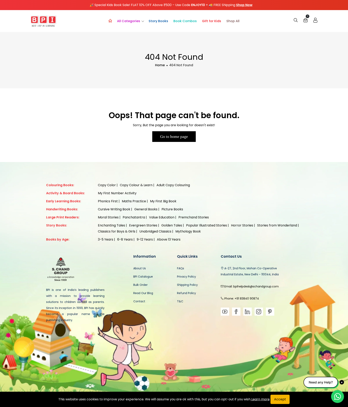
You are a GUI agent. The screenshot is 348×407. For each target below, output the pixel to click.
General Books (145, 209)
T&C (180, 301)
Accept (280, 399)
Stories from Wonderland (277, 225)
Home (160, 65)
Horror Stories (242, 225)
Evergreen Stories (143, 225)
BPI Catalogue (143, 277)
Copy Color (107, 185)
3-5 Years (105, 239)
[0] (305, 21)
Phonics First (108, 201)
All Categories (128, 21)
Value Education (161, 217)
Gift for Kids (211, 21)
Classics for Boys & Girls (116, 231)
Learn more (260, 399)
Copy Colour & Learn (136, 185)
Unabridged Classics (155, 231)
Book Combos (185, 21)
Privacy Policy (186, 277)
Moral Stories (108, 217)
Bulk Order (140, 285)
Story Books (158, 21)
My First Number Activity (117, 193)
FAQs (180, 268)
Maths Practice (134, 201)
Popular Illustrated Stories (206, 225)
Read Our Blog (143, 293)
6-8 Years (125, 239)
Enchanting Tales (111, 225)
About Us (139, 268)
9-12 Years (145, 239)
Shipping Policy (187, 285)
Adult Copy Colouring (173, 185)
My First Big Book (163, 201)
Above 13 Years (168, 239)
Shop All (232, 21)
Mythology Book (188, 231)
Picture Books (172, 209)
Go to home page (174, 136)
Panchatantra (134, 217)
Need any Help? (321, 382)
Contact (139, 301)
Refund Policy (186, 293)
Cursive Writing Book (114, 209)
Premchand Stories (193, 217)
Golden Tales (171, 225)
